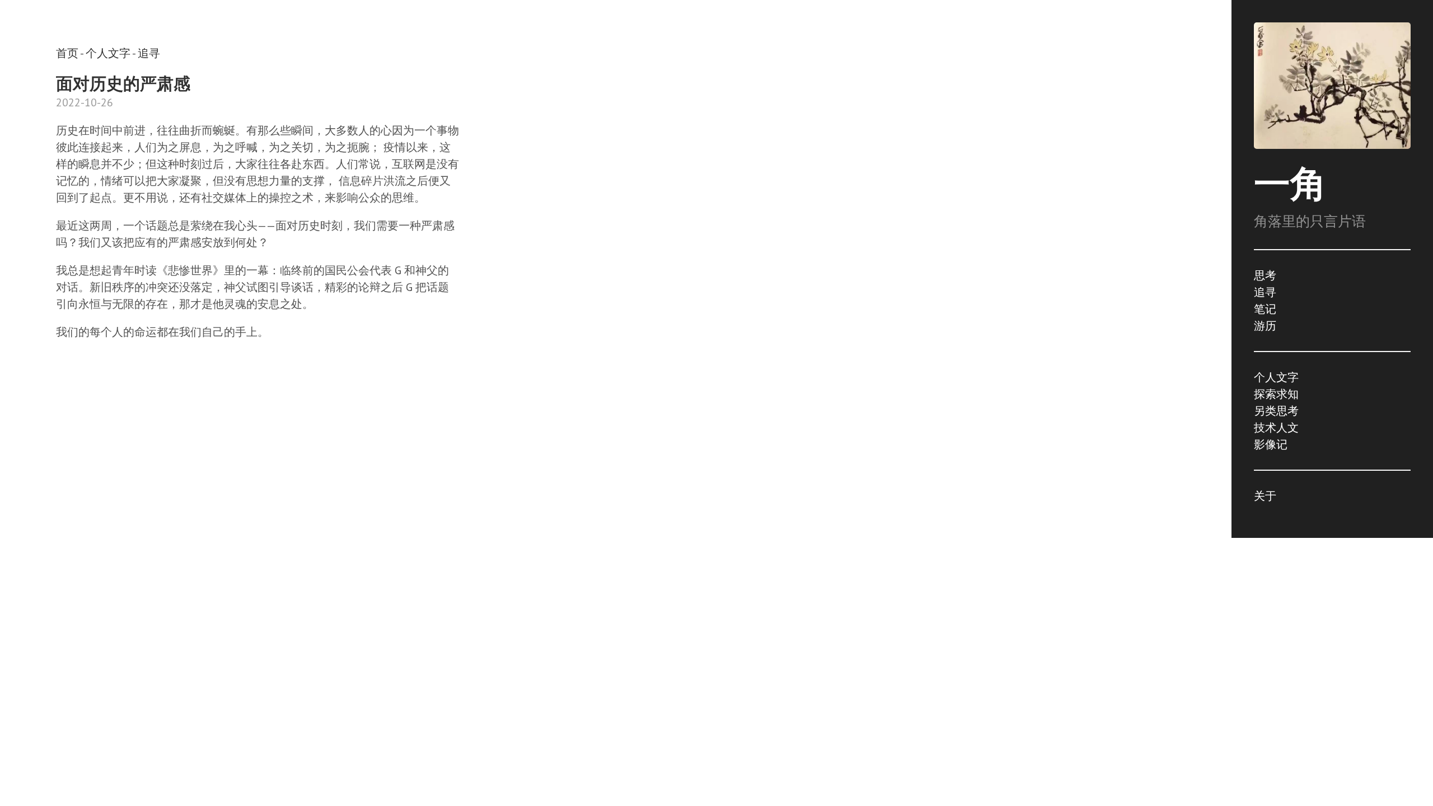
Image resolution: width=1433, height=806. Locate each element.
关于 (1265, 496)
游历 (1265, 325)
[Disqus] (257, 525)
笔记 (1265, 309)
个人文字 (1276, 377)
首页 (67, 53)
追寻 (1265, 292)
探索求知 (1276, 394)
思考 (1265, 275)
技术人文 (1276, 427)
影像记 (1270, 444)
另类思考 (1276, 411)
